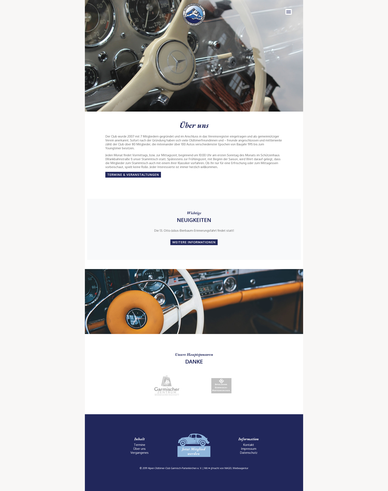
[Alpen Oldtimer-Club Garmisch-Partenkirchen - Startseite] (194, 14)
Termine (139, 445)
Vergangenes (139, 453)
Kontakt (248, 445)
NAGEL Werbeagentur (236, 468)
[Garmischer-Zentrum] (167, 385)
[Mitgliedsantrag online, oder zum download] (194, 445)
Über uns (139, 449)
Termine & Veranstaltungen (133, 175)
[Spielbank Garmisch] (221, 385)
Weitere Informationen (194, 242)
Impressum (248, 449)
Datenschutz (248, 453)
